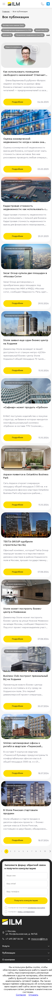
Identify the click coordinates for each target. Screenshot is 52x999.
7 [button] (31, 851)
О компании (8, 960)
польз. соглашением (26, 912)
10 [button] (45, 851)
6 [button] (27, 851)
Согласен (21, 995)
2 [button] (10, 851)
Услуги (5, 946)
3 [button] (14, 851)
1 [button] (6, 851)
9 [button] (40, 851)
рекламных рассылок (36, 908)
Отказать (33, 995)
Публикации (8, 953)
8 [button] (36, 851)
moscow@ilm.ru (39, 939)
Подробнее (17, 102)
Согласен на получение (26, 908)
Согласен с (21, 912)
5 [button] (23, 851)
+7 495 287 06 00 (14, 939)
